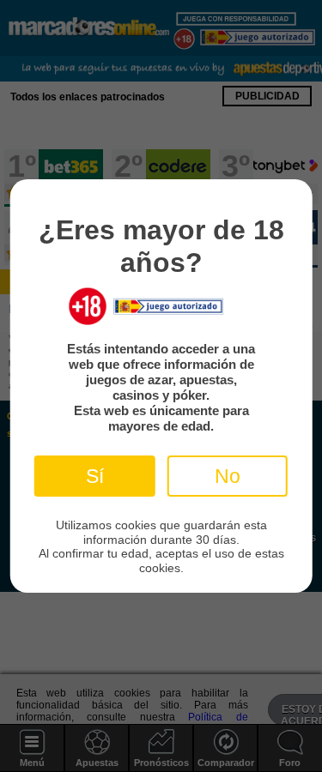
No (227, 476)
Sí (95, 476)
